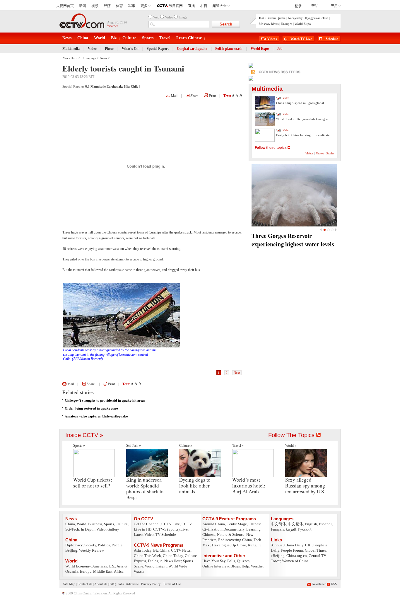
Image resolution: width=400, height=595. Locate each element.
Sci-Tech (72, 529)
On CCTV (143, 518)
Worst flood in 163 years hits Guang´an (302, 119)
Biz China (161, 550)
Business (95, 524)
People (117, 545)
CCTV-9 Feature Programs (229, 518)
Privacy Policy (151, 584)
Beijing (71, 550)
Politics (104, 545)
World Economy (78, 566)
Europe (85, 571)
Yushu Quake (276, 18)
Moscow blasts (268, 23)
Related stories (78, 392)
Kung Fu (254, 545)
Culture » (185, 446)
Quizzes (243, 561)
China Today (173, 555)
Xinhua (277, 545)
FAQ (113, 584)
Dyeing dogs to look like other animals (195, 485)
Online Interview (215, 566)
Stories (330, 153)
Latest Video (144, 534)
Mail (173, 96)
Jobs (121, 584)
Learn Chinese (189, 38)
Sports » (79, 446)
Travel (164, 38)
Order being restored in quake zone (91, 408)
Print (212, 96)
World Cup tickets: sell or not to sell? (92, 482)
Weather (257, 566)
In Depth (88, 529)
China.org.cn (296, 555)
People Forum (292, 550)
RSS (334, 584)
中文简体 (278, 524)
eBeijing (278, 555)
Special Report (158, 49)
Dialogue (155, 561)
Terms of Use (172, 584)
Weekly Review (91, 550)
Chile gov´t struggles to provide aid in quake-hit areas (105, 400)
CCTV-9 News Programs (158, 545)
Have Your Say (213, 561)
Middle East (102, 571)
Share (193, 96)
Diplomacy (74, 545)
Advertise (132, 584)
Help (245, 566)
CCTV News (181, 550)
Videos (272, 38)
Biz (114, 38)
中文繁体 (295, 524)
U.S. (112, 566)
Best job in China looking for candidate (302, 135)
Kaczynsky (295, 18)
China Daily (293, 545)
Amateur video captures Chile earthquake (96, 416)
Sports (147, 38)
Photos (320, 153)
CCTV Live (170, 524)
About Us (100, 584)
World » (290, 446)
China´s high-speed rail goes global (300, 103)
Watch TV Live (301, 38)
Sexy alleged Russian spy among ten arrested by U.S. (305, 485)
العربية (291, 529)
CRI (308, 545)
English (311, 524)
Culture (129, 38)
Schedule (332, 38)
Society (90, 545)
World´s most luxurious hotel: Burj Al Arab (248, 485)
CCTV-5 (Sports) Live (170, 529)
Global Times (315, 550)
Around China (213, 524)
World (99, 38)
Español (325, 524)
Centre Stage (237, 524)
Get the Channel (147, 524)
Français (277, 529)
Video (92, 49)
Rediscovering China (235, 540)
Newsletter (319, 584)
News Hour (70, 58)
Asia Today (142, 550)
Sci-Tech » (133, 446)
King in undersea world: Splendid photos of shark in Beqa (145, 488)
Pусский (305, 529)
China (82, 38)
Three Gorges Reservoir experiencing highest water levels (293, 239)
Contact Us (85, 584)
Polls (231, 561)
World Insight (156, 566)
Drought (286, 23)
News (66, 38)
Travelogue (220, 545)
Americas (99, 566)
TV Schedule (165, 534)
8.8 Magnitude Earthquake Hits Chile (111, 86)
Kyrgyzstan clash (316, 18)
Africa (119, 571)
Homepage (88, 58)
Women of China (295, 561)
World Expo (303, 23)
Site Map (69, 584)
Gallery (113, 529)
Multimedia (71, 49)
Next (237, 372)
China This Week (147, 555)
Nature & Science (231, 534)
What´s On (130, 49)
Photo (109, 49)
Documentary (234, 529)
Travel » (238, 446)
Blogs (235, 566)
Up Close (238, 545)
